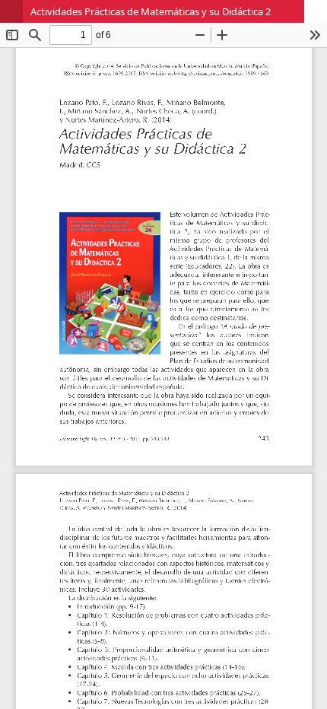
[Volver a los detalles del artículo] (11, 11)
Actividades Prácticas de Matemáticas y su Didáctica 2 (150, 11)
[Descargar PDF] (315, 11)
